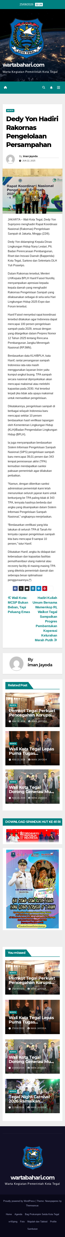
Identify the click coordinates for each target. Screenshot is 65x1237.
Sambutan (32, 1229)
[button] (43, 87)
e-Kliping (13, 1221)
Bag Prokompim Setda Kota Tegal (42, 1214)
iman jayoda (30, 156)
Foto (22, 1221)
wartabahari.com (23, 65)
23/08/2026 (18, 1028)
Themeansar (32, 1205)
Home (9, 1214)
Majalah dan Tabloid (37, 1221)
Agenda (18, 1214)
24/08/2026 (18, 989)
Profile (53, 1221)
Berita (10, 110)
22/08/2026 (18, 1107)
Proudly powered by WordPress (19, 1201)
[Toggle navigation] (58, 87)
